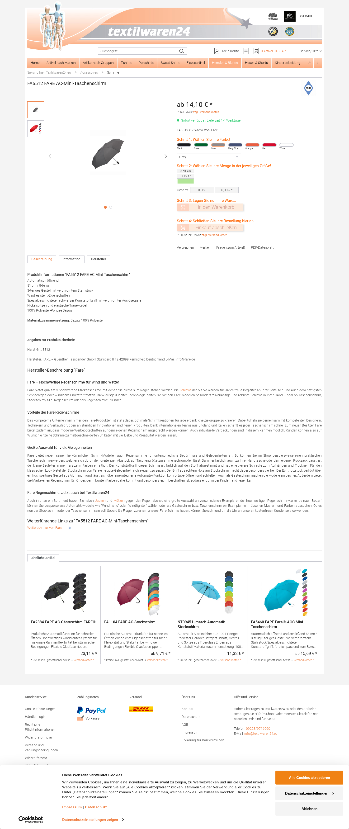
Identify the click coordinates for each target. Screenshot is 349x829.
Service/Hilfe (309, 51)
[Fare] (309, 88)
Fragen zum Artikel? (230, 247)
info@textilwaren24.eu (261, 733)
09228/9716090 (258, 728)
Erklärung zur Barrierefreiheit (203, 740)
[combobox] (137, 51)
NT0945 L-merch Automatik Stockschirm (201, 624)
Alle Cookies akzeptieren (309, 778)
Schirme (185, 390)
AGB (185, 724)
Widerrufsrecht (36, 758)
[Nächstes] (166, 156)
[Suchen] (182, 51)
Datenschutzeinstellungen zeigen (90, 820)
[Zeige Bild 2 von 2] (110, 207)
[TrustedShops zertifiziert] (273, 31)
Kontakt (187, 709)
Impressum (190, 732)
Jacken (100, 500)
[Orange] (252, 145)
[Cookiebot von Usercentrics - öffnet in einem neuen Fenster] (31, 819)
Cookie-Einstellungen (40, 709)
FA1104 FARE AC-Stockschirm (130, 622)
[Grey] (218, 145)
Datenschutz (191, 717)
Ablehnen (309, 809)
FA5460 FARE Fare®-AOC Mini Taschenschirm (277, 624)
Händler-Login (35, 717)
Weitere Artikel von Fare (45, 528)
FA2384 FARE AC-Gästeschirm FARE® (63, 622)
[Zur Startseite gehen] (174, 26)
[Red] (269, 145)
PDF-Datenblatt (262, 247)
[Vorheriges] (49, 156)
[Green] (201, 145)
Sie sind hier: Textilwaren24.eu (49, 72)
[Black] (184, 145)
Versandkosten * (84, 660)
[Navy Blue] (235, 145)
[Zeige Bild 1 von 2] (105, 207)
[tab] (41, 259)
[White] (286, 145)
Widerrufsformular (38, 737)
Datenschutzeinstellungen (306, 793)
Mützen (119, 500)
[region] (99, 156)
